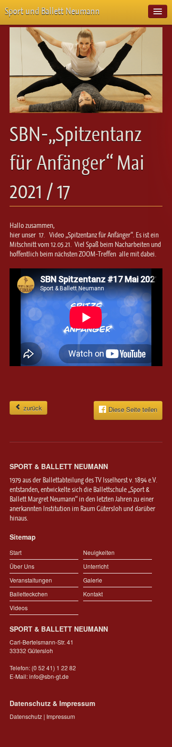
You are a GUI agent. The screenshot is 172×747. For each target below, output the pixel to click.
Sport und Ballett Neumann (52, 11)
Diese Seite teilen (132, 409)
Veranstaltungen (31, 580)
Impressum (60, 716)
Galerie (92, 580)
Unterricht (95, 566)
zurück (32, 407)
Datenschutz (26, 716)
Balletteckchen (29, 594)
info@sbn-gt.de (49, 676)
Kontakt (93, 594)
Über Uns (22, 566)
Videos (19, 608)
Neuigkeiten (99, 552)
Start (16, 552)
